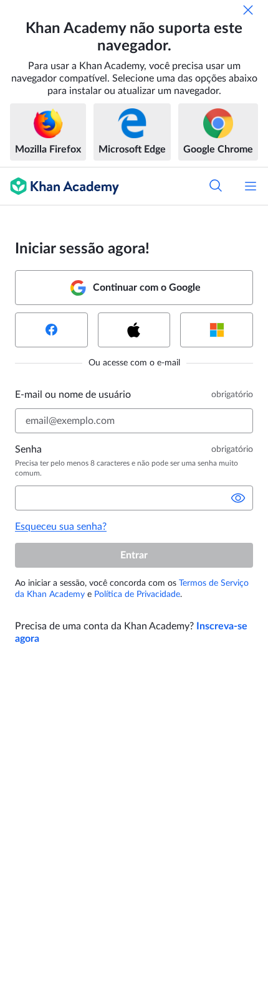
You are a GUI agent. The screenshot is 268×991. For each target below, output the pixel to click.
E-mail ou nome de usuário (73, 395)
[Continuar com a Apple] (134, 329)
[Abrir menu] (250, 186)
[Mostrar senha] (238, 498)
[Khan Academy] (59, 186)
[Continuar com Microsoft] (216, 329)
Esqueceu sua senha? (61, 527)
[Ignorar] (248, 10)
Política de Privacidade (137, 594)
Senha (28, 449)
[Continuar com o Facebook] (51, 329)
